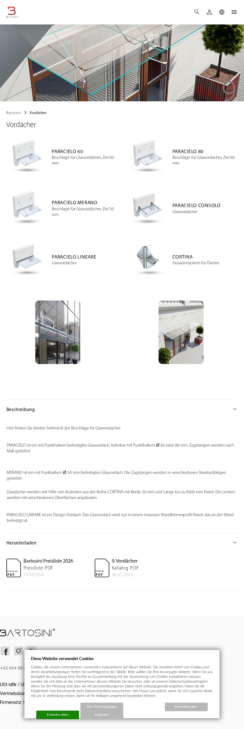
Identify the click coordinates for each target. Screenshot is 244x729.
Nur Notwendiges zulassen (102, 710)
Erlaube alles (58, 714)
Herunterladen (122, 542)
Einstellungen (186, 706)
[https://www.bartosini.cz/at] (21, 12)
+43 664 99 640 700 (20, 668)
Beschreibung (122, 409)
